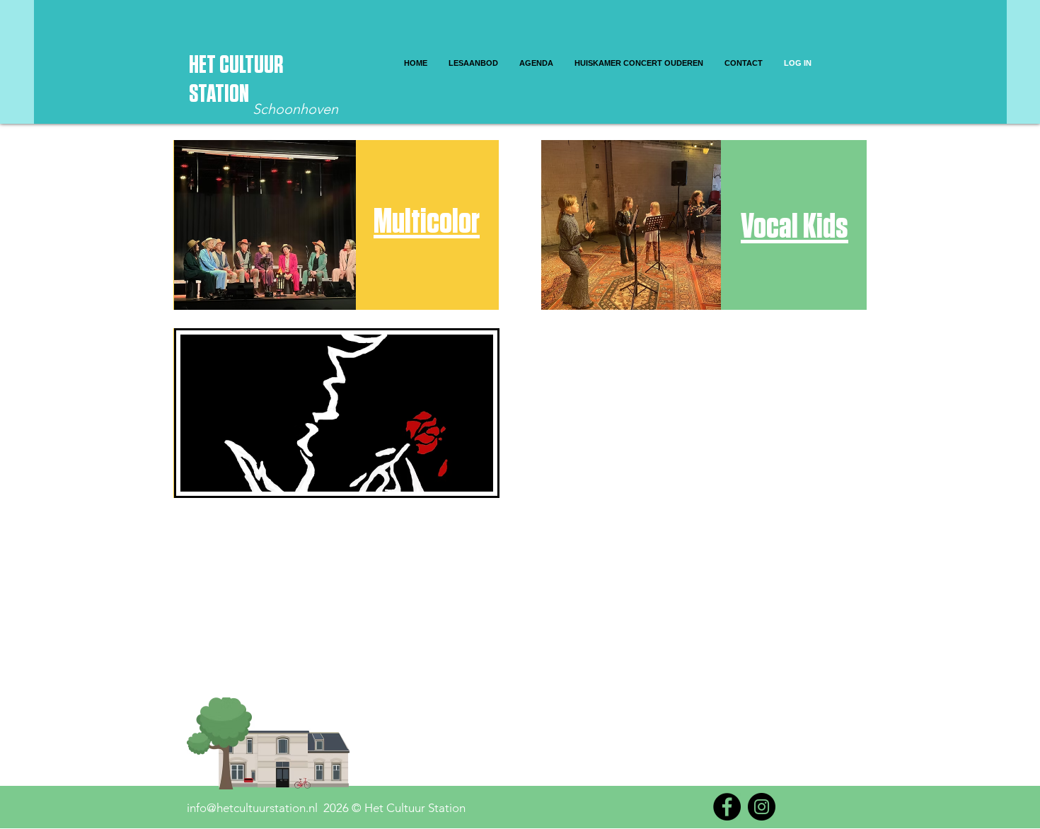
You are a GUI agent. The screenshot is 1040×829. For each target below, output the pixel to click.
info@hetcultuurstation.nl (252, 808)
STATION (219, 94)
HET (204, 65)
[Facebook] (727, 807)
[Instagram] (761, 807)
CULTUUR (251, 65)
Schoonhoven (295, 108)
